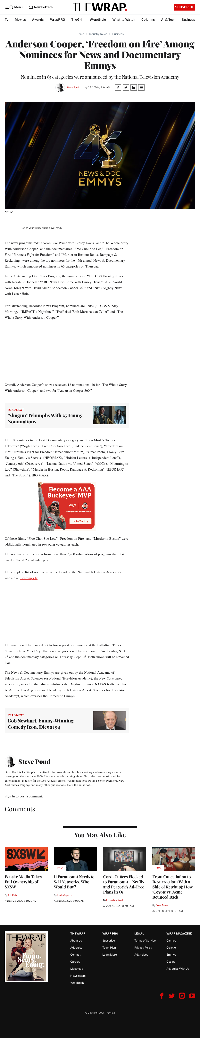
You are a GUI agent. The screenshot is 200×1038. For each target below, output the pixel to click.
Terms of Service (145, 940)
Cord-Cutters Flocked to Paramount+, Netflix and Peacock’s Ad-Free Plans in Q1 (123, 884)
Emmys (171, 954)
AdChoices (141, 954)
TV (6, 19)
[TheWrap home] (100, 7)
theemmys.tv (29, 577)
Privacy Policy (143, 947)
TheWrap (77, 933)
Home (80, 34)
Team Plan (109, 947)
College (171, 947)
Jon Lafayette (64, 895)
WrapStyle (98, 19)
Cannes (171, 940)
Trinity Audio (41, 228)
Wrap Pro (110, 933)
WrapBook (77, 982)
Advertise (76, 947)
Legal (139, 933)
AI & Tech (168, 19)
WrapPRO (57, 19)
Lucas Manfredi (114, 900)
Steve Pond (72, 87)
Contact (75, 954)
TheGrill (77, 19)
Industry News (98, 34)
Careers (75, 961)
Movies (20, 19)
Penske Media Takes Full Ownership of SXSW (23, 881)
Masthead (76, 968)
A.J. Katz (12, 895)
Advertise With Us (177, 968)
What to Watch (123, 19)
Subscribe (184, 7)
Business (188, 19)
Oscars (170, 961)
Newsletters (43, 7)
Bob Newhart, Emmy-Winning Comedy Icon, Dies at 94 (41, 723)
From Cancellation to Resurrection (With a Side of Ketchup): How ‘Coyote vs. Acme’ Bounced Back (172, 886)
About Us (76, 940)
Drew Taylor (162, 905)
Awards (38, 19)
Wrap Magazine (179, 933)
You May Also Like (100, 834)
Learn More (109, 954)
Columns (148, 19)
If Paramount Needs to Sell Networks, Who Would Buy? (74, 881)
